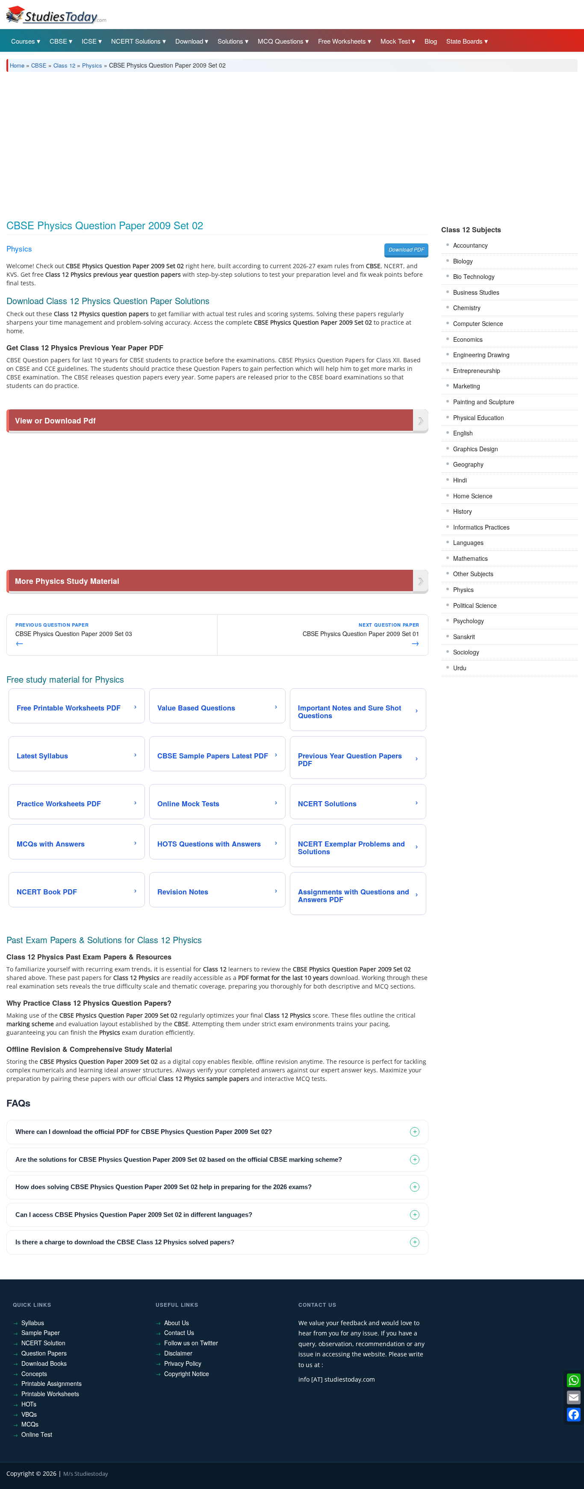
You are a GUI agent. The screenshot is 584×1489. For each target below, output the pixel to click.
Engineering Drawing (481, 354)
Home (17, 65)
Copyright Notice (186, 1373)
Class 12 (64, 65)
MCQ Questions (281, 40)
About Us (176, 1322)
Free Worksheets (342, 40)
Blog (431, 40)
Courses (23, 40)
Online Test (36, 1434)
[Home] (55, 14)
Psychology (468, 620)
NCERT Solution (43, 1342)
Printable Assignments (51, 1383)
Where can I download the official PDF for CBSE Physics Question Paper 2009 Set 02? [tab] (143, 1131)
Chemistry (467, 307)
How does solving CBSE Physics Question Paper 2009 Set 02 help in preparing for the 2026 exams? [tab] (163, 1186)
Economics (468, 339)
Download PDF (406, 249)
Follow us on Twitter (191, 1342)
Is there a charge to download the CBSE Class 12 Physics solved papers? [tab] (124, 1242)
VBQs (29, 1414)
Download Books (44, 1363)
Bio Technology (474, 276)
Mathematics (470, 558)
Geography (468, 464)
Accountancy (470, 245)
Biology (463, 261)
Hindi (460, 480)
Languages (468, 542)
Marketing (466, 386)
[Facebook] (573, 1414)
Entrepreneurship (476, 370)
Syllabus (32, 1322)
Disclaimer (178, 1353)
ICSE (89, 40)
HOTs (28, 1404)
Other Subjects (473, 573)
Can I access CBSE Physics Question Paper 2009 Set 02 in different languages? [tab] (133, 1214)
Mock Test (395, 40)
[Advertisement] (262, 142)
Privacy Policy (182, 1363)
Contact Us (179, 1332)
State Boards (464, 40)
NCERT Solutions (136, 40)
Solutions (230, 40)
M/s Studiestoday (85, 1473)
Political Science (475, 605)
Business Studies (476, 292)
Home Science (473, 495)
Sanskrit (464, 636)
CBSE (58, 40)
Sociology (466, 652)
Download (189, 40)
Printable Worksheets (50, 1393)
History (462, 511)
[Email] (573, 1397)
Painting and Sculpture (483, 401)
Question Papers (44, 1353)
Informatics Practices (481, 527)
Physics (92, 65)
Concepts (34, 1373)
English (463, 433)
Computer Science (478, 323)
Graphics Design (475, 448)
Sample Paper (40, 1332)
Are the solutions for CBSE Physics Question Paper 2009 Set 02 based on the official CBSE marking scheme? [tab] (178, 1159)
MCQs (29, 1424)
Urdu (459, 667)
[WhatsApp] (573, 1380)
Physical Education (478, 417)
